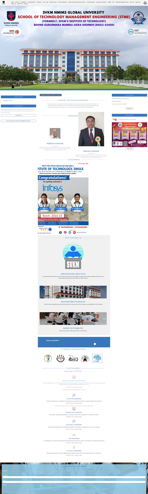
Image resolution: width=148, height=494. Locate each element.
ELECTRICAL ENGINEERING (74, 458)
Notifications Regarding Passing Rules (120, 105)
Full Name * (5, 477)
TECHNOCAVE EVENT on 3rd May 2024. (127, 126)
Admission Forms (8, 107)
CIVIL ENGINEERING (74, 445)
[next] (107, 206)
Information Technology (74, 419)
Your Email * (5, 482)
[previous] (41, 206)
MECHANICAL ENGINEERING (74, 432)
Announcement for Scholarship (119, 111)
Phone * (4, 487)
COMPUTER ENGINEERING (74, 406)
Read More (129, 115)
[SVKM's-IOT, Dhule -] (4, 2)
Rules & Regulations (116, 108)
